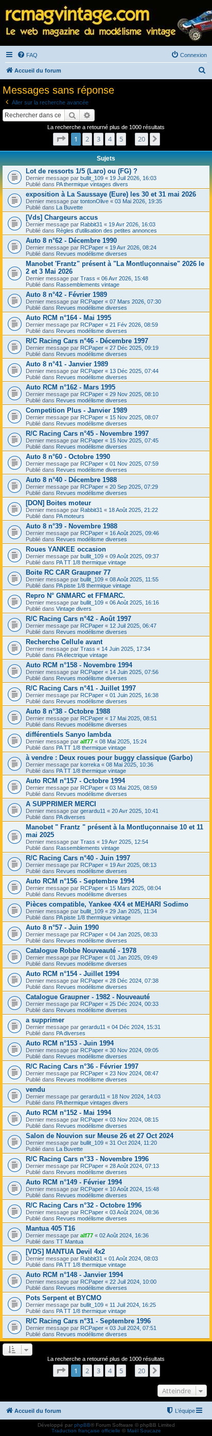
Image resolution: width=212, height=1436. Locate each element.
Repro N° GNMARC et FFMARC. (75, 595)
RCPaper (91, 247)
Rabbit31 (91, 224)
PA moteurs (70, 516)
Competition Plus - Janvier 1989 (76, 410)
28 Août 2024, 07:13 (134, 1166)
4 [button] (110, 139)
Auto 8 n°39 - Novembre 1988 (71, 526)
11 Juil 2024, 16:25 (133, 1305)
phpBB (82, 1425)
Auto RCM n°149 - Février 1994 (74, 1182)
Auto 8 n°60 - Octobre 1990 (68, 456)
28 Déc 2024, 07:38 (134, 981)
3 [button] (98, 139)
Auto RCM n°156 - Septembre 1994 (80, 881)
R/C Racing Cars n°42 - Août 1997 (78, 619)
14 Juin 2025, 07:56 (134, 672)
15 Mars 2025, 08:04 (135, 888)
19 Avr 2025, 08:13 (133, 865)
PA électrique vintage (82, 655)
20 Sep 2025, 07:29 (134, 487)
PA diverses (70, 817)
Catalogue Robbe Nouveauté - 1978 (81, 950)
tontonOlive (94, 201)
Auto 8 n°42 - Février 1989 (66, 294)
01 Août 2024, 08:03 (133, 1258)
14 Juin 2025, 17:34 (125, 649)
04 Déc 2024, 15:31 (136, 1027)
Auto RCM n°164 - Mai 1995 (68, 318)
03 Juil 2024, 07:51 (133, 1328)
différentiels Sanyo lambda (68, 734)
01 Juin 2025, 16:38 (134, 695)
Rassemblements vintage (87, 284)
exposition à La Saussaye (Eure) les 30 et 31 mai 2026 (111, 194)
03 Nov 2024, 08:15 (134, 1119)
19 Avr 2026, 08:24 (133, 247)
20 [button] (141, 139)
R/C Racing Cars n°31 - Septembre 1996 (88, 1321)
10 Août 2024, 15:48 (134, 1189)
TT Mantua (69, 1241)
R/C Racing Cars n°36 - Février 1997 (82, 1066)
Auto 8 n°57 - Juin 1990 (62, 927)
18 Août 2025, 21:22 (133, 510)
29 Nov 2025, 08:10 (134, 394)
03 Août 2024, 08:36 (134, 1212)
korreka (90, 764)
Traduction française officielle (85, 1430)
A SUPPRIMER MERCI (61, 804)
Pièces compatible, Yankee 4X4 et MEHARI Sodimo (107, 904)
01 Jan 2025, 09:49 (133, 957)
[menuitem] (27, 55)
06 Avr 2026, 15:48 (124, 278)
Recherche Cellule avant (64, 642)
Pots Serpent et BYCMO (63, 1298)
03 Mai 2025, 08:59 (133, 788)
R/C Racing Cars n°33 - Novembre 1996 (87, 1159)
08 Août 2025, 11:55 (134, 579)
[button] (60, 139)
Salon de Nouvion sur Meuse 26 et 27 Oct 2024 (99, 1136)
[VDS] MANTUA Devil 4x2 (65, 1251)
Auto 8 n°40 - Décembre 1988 (71, 480)
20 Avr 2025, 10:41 (135, 811)
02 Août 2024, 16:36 (124, 1235)
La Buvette (69, 207)
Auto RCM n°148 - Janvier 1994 (74, 1275)
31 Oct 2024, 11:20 (133, 1143)
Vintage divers (74, 609)
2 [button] (87, 139)
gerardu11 (92, 811)
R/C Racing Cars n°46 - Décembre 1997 (87, 341)
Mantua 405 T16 (50, 1228)
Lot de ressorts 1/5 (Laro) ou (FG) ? (81, 171)
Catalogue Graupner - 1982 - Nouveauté (88, 997)
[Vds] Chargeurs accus (62, 217)
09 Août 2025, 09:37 (134, 556)
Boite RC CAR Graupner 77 (68, 572)
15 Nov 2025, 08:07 (134, 417)
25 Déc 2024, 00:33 (134, 1004)
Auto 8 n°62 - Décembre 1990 (71, 240)
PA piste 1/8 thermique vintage (93, 585)
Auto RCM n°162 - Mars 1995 (70, 387)
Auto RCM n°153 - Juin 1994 (70, 1043)
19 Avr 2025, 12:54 (124, 842)
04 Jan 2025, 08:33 (133, 934)
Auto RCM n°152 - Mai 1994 (68, 1112)
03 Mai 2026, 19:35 (138, 201)
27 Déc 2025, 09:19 (134, 348)
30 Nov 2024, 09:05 (134, 1050)
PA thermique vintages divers (92, 184)
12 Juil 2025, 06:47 (133, 626)
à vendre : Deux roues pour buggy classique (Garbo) (109, 757)
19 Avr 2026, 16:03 (132, 224)
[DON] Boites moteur (58, 503)
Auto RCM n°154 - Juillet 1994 (72, 974)
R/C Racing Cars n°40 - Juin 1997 (78, 858)
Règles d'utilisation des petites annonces (106, 230)
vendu (35, 1089)
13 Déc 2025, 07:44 (134, 371)
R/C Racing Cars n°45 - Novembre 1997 (87, 433)
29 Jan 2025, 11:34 (133, 911)
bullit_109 (91, 178)
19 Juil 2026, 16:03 (133, 178)
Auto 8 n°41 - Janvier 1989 (67, 364)
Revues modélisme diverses (91, 254)
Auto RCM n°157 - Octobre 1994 (75, 781)
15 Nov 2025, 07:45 (134, 440)
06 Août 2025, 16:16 (134, 602)
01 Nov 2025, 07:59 (134, 463)
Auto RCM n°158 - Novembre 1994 (79, 665)
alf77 (86, 741)
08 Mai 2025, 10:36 (129, 764)
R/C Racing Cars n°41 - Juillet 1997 (81, 688)
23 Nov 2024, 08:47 (134, 1073)
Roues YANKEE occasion (66, 549)
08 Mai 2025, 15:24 (123, 741)
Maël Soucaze (144, 1430)
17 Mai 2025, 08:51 (133, 718)
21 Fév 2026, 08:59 (134, 325)
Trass (87, 278)
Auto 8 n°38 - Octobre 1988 (68, 711)
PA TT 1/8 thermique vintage (91, 562)
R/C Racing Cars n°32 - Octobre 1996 (84, 1205)
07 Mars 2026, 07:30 (135, 301)
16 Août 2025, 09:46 (134, 533)
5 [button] (121, 139)
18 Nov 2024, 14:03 (136, 1096)
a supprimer (45, 1020)
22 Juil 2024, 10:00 (133, 1282)
